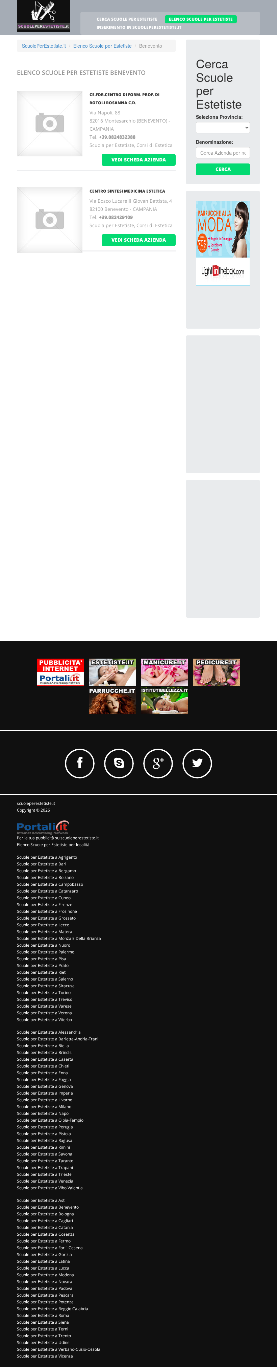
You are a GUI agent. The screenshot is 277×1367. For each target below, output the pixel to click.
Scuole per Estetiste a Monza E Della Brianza (59, 938)
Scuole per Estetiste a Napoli (44, 1113)
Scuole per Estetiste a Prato (43, 965)
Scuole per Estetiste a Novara (44, 1281)
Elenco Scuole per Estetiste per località (53, 844)
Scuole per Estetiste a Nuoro (43, 945)
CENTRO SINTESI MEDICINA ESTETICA (127, 191)
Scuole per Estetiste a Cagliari (45, 1220)
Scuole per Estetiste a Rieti (42, 972)
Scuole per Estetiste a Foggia (44, 1079)
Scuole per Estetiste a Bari (41, 864)
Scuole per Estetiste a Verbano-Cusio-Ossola (58, 1349)
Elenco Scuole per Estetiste (102, 45)
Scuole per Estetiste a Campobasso (50, 884)
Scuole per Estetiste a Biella (43, 1046)
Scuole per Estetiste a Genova (45, 1086)
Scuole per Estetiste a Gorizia (44, 1254)
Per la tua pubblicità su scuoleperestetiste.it (58, 838)
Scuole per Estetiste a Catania (45, 1227)
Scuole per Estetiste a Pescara (45, 1295)
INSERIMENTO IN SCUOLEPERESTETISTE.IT (139, 27)
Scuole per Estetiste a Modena (45, 1275)
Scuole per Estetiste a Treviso (44, 999)
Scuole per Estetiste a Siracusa (46, 986)
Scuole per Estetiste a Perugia (45, 1127)
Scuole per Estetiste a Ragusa (44, 1140)
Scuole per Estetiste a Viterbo (44, 1019)
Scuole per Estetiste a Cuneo (44, 898)
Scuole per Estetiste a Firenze (44, 904)
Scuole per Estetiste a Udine (43, 1342)
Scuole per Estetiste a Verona (44, 1013)
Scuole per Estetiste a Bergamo (46, 871)
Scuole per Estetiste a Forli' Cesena (50, 1248)
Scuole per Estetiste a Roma (43, 1315)
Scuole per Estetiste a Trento (44, 1336)
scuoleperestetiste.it (36, 803)
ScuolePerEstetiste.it (44, 45)
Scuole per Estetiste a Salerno (45, 979)
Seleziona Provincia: (219, 116)
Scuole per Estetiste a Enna (42, 1073)
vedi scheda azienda (138, 159)
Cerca (223, 169)
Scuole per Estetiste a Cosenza (46, 1234)
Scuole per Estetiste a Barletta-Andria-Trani (57, 1039)
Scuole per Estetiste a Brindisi (45, 1052)
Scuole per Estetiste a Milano (44, 1106)
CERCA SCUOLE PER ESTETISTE (127, 19)
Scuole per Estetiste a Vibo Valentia (50, 1188)
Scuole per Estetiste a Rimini (43, 1147)
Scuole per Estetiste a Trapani (45, 1167)
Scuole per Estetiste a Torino (44, 992)
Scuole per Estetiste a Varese (44, 1006)
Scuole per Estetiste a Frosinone (47, 911)
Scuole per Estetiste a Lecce (43, 925)
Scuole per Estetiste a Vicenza (45, 1356)
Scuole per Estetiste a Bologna (45, 1214)
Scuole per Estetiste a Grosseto (46, 918)
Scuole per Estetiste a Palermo (45, 952)
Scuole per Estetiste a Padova (44, 1288)
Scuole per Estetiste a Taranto (45, 1161)
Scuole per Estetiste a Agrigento (47, 857)
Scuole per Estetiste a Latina (43, 1261)
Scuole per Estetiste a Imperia (45, 1093)
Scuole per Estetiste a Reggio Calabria (52, 1308)
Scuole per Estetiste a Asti (41, 1200)
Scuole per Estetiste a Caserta (45, 1059)
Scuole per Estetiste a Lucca (43, 1268)
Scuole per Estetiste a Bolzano (45, 877)
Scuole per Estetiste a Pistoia (44, 1134)
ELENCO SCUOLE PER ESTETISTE (201, 19)
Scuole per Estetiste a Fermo (44, 1241)
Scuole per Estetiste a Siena (43, 1322)
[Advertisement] (236, 379)
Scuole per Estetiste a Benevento (48, 1207)
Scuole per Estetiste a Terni (42, 1329)
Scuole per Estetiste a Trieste (44, 1174)
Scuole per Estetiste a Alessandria (49, 1032)
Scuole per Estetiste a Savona (44, 1154)
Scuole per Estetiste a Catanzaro (47, 891)
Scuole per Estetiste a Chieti (43, 1066)
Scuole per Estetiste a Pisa (41, 959)
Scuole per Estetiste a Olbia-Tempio (50, 1120)
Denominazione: (214, 141)
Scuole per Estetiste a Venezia (45, 1181)
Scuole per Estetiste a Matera (44, 931)
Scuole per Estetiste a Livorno (44, 1100)
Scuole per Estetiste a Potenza (45, 1302)
